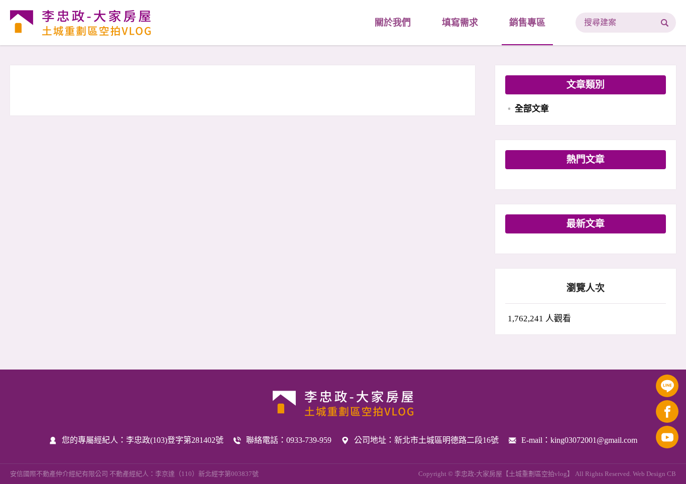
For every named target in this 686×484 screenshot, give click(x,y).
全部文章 (532, 108)
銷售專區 (527, 23)
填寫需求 (460, 23)
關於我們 (393, 23)
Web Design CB (654, 473)
